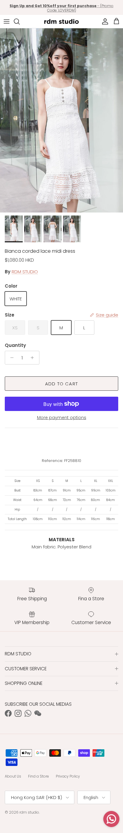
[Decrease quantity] (10, 357)
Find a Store (38, 776)
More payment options (61, 417)
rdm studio (29, 812)
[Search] (19, 21)
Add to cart (61, 384)
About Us (13, 776)
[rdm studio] (61, 21)
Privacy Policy (68, 776)
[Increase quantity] (34, 357)
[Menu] (6, 21)
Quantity (15, 345)
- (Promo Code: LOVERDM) (61, 8)
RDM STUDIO (25, 272)
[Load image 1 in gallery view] (61, 120)
